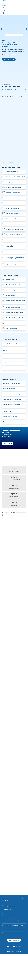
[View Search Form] (3, 11)
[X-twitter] (11, 946)
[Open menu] (3, 13)
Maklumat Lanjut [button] (14, 35)
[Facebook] (8, 946)
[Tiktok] (17, 946)
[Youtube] (14, 946)
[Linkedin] (20, 946)
